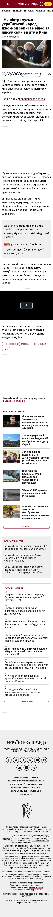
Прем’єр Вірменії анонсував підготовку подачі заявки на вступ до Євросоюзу (24, 611)
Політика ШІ (16, 784)
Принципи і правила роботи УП (26, 788)
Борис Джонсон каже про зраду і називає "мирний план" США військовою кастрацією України (23, 569)
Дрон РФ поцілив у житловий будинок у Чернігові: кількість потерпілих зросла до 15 (26, 651)
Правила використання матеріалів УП (26, 781)
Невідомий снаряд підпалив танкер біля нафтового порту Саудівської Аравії (25, 624)
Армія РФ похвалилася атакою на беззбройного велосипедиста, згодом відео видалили (35, 512)
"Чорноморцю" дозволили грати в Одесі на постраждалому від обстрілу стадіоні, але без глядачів (26, 638)
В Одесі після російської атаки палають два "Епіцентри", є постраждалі (32, 477)
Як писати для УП (19, 791)
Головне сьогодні (14, 411)
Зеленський (25, 344)
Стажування (35, 791)
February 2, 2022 (13, 253)
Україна (6, 349)
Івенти (35, 777)
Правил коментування (13, 401)
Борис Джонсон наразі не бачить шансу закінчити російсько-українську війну (23, 558)
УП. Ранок (29, 11)
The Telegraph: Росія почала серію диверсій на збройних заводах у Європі (35, 440)
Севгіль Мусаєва (35, 885)
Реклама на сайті (22, 777)
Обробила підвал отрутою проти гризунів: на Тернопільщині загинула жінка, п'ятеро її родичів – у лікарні (26, 665)
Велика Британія (40, 344)
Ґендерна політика (33, 784)
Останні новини (13, 588)
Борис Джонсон (10, 344)
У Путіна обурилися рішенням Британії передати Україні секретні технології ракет (25, 678)
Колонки (40, 11)
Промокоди (26, 794)
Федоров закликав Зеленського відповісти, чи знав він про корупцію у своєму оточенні (35, 422)
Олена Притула (36, 887)
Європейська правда (32, 99)
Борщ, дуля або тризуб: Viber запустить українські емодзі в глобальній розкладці (22, 692)
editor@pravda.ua (34, 890)
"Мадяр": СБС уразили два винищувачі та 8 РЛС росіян (34, 493)
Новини (6, 11)
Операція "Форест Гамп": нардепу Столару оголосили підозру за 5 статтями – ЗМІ (24, 597)
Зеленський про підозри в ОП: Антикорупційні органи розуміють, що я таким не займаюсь (35, 457)
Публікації (17, 11)
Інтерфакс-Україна (40, 840)
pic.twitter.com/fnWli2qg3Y (27, 244)
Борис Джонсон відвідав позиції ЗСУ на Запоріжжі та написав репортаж (25, 547)
